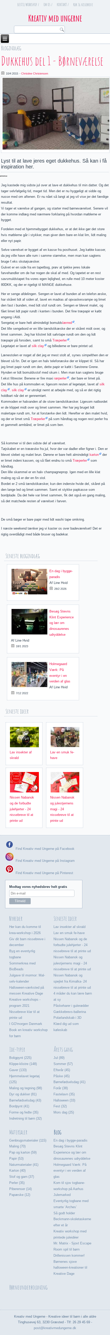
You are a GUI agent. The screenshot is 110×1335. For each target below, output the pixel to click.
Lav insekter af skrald (69, 927)
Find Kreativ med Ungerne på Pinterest (44, 873)
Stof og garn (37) (21, 1177)
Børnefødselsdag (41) (69, 1082)
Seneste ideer (65, 918)
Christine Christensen (34, 73)
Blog (57, 1132)
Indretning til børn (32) (25, 1118)
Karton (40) (17, 1170)
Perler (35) (17, 1183)
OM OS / (47, 4)
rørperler (60, 378)
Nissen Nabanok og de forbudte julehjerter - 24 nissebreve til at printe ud (22, 809)
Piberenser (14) (20, 1189)
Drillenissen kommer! (69, 1255)
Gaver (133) (18, 1070)
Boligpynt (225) (20, 1058)
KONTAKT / (63, 4)
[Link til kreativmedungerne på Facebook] (9, 848)
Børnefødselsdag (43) (25, 1100)
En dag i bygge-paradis (70, 1140)
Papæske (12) (19, 1195)
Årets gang (63, 1049)
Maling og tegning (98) (25, 1088)
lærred (67, 323)
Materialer (18, 1132)
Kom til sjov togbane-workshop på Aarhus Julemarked (69, 1189)
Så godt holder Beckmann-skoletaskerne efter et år (72, 1219)
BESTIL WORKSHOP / (28, 4)
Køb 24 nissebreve (83, 4)
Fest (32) (60, 1106)
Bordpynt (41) (19, 1106)
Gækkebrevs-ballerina (69, 1012)
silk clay (38, 346)
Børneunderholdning (28, 1287)
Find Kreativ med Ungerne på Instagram (45, 861)
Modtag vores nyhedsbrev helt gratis (38, 887)
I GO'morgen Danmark (25, 1024)
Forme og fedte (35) (23, 1112)
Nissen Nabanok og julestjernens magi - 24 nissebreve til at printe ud (62, 809)
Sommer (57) (63, 1064)
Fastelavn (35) (64, 1094)
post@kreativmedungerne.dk (55, 1328)
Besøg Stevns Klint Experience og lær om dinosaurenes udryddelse (61, 622)
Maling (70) (17, 1146)
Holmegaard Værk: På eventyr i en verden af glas (69, 1171)
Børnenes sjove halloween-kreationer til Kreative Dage (70, 1268)
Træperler (59, 340)
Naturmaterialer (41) (23, 1165)
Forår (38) (60, 1088)
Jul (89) (58, 1058)
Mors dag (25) (63, 1112)
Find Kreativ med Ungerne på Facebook (44, 848)
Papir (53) (16, 1158)
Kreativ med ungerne (55, 18)
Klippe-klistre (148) (23, 1064)
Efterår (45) (61, 1070)
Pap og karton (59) (23, 1152)
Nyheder (16, 918)
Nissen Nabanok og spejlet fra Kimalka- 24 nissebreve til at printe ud (72, 981)
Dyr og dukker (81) (23, 1094)
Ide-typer (17, 1049)
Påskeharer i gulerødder (71, 1006)
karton (94, 455)
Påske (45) (61, 1076)
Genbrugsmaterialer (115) (27, 1140)
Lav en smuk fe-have (69, 933)
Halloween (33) (64, 1100)
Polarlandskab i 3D (67, 1018)
